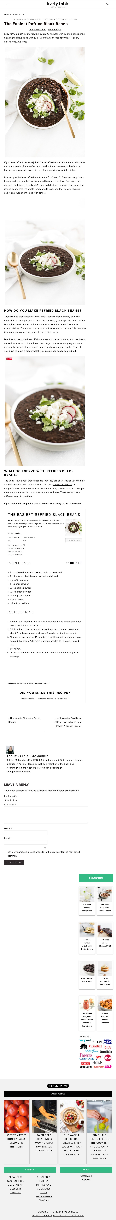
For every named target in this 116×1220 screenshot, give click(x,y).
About (86, 1180)
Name (8, 828)
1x (71, 563)
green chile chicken (62, 484)
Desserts (16, 1189)
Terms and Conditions (68, 1216)
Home (6, 14)
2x (76, 563)
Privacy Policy (42, 1216)
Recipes (14, 14)
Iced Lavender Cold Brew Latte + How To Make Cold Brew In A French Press (68, 722)
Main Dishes (44, 1197)
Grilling (15, 1193)
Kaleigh (18, 533)
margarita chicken (13, 488)
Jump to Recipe (37, 29)
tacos (31, 488)
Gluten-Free (15, 1181)
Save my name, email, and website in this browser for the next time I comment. (44, 854)
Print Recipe (54, 29)
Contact (86, 1176)
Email (8, 838)
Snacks (44, 1200)
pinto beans (27, 339)
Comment (10, 804)
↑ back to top (58, 1086)
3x (80, 563)
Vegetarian (15, 1185)
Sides (23, 14)
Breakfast (16, 1177)
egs (57, 492)
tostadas (18, 492)
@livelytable (29, 698)
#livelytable (63, 698)
